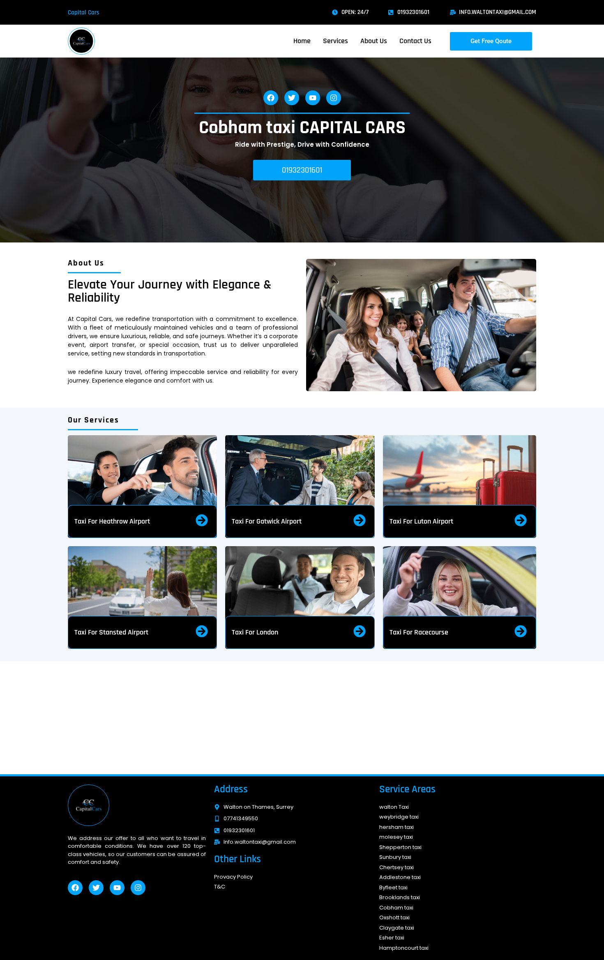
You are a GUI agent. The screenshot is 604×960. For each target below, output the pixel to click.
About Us (373, 41)
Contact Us (415, 41)
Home (302, 41)
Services (335, 41)
